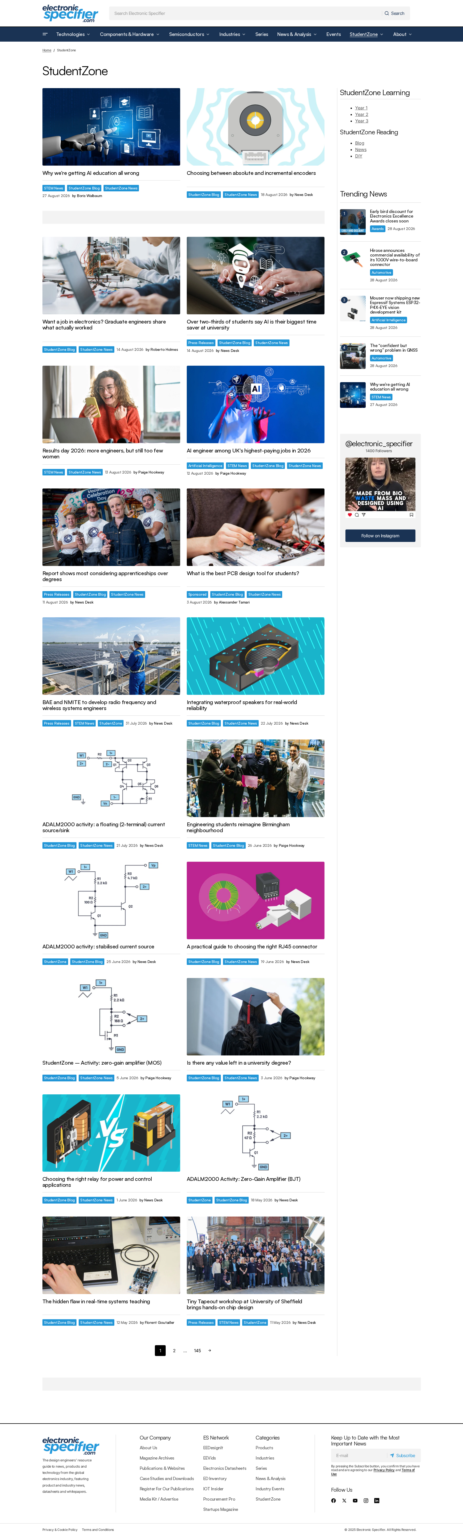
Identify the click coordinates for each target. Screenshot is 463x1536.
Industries (265, 1458)
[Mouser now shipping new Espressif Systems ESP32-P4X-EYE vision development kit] (353, 308)
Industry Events (270, 1488)
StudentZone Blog (84, 188)
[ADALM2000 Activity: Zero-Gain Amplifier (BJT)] (256, 1133)
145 (197, 1350)
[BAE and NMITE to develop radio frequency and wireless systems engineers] (111, 656)
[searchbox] (245, 13)
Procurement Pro (219, 1499)
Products (264, 1447)
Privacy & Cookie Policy (60, 1530)
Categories (267, 1437)
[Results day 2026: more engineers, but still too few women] (111, 404)
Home (46, 50)
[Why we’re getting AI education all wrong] (111, 127)
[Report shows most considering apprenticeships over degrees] (111, 527)
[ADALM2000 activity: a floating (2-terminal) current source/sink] (111, 778)
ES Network (216, 1437)
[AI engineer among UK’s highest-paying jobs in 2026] (256, 404)
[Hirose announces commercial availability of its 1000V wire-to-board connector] (353, 261)
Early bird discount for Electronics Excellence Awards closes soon (391, 216)
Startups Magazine (220, 1509)
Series (261, 1468)
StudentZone (110, 723)
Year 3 (361, 121)
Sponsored (197, 594)
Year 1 (361, 108)
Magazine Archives (157, 1458)
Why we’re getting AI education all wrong (390, 387)
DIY (358, 156)
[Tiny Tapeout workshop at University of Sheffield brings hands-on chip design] (256, 1255)
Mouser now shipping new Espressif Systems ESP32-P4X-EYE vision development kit (395, 305)
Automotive (381, 272)
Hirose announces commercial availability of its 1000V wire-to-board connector (395, 257)
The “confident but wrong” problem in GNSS (394, 348)
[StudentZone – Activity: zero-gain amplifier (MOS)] (111, 1016)
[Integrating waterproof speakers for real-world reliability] (256, 656)
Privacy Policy (384, 1470)
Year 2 (361, 114)
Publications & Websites (162, 1468)
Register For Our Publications (167, 1488)
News (361, 149)
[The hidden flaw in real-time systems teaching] (111, 1255)
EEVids (209, 1458)
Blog (359, 143)
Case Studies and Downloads (167, 1478)
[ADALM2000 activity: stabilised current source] (111, 900)
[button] (45, 34)
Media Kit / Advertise (159, 1499)
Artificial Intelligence (205, 465)
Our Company (155, 1437)
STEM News (54, 188)
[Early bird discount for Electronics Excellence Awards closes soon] (353, 222)
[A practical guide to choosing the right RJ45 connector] (256, 900)
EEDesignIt (213, 1447)
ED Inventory (214, 1478)
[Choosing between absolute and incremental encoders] (256, 127)
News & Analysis (270, 1478)
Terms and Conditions (98, 1530)
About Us (148, 1447)
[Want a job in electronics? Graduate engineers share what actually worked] (111, 275)
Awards (378, 228)
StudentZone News (121, 188)
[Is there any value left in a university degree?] (256, 1016)
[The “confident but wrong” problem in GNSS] (353, 356)
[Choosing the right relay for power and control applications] (111, 1133)
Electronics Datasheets (225, 1468)
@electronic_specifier (379, 443)
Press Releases (201, 342)
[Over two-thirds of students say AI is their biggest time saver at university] (256, 275)
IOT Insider (213, 1488)
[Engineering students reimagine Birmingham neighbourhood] (256, 778)
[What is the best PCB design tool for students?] (256, 527)
